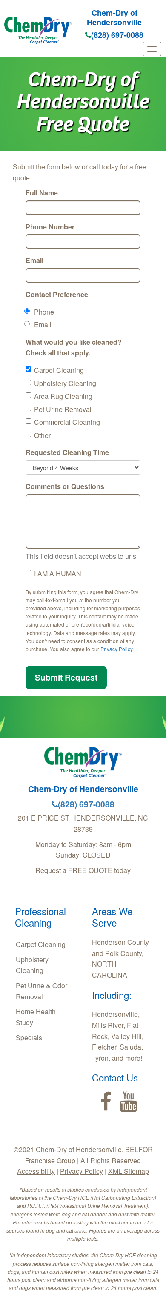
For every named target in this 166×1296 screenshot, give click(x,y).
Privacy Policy (116, 648)
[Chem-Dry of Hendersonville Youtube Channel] (128, 1102)
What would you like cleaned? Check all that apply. (74, 347)
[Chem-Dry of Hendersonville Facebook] (106, 1102)
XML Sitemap (128, 1171)
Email (34, 260)
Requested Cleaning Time (67, 452)
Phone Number (50, 227)
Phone (44, 312)
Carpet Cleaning (59, 370)
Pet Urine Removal (63, 409)
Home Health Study (36, 1017)
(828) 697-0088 (117, 34)
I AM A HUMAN (57, 573)
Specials (29, 1037)
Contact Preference (57, 294)
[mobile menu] (152, 49)
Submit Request (66, 677)
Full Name (42, 192)
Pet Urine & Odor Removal (41, 991)
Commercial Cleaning (67, 422)
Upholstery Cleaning (65, 383)
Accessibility (36, 1171)
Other (42, 435)
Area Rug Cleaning (63, 396)
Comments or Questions (65, 486)
